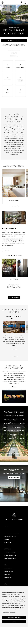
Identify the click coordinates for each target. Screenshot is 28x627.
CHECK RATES (14, 40)
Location (14, 52)
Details (7, 250)
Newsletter (8, 577)
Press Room (8, 568)
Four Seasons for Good (12, 533)
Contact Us (14, 55)
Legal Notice (12, 612)
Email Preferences (10, 558)
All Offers (14, 279)
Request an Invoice (10, 552)
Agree (14, 621)
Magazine (7, 574)
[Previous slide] (10, 206)
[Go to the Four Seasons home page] (3, 2)
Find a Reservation (10, 555)
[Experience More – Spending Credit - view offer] (9, 268)
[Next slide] (18, 206)
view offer (6, 274)
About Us (7, 530)
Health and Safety (10, 536)
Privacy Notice (6, 612)
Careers (7, 539)
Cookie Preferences (14, 617)
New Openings (9, 571)
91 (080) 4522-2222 (14, 50)
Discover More (14, 297)
